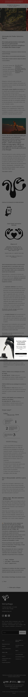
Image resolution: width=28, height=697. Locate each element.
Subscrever (21, 353)
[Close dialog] (27, 338)
